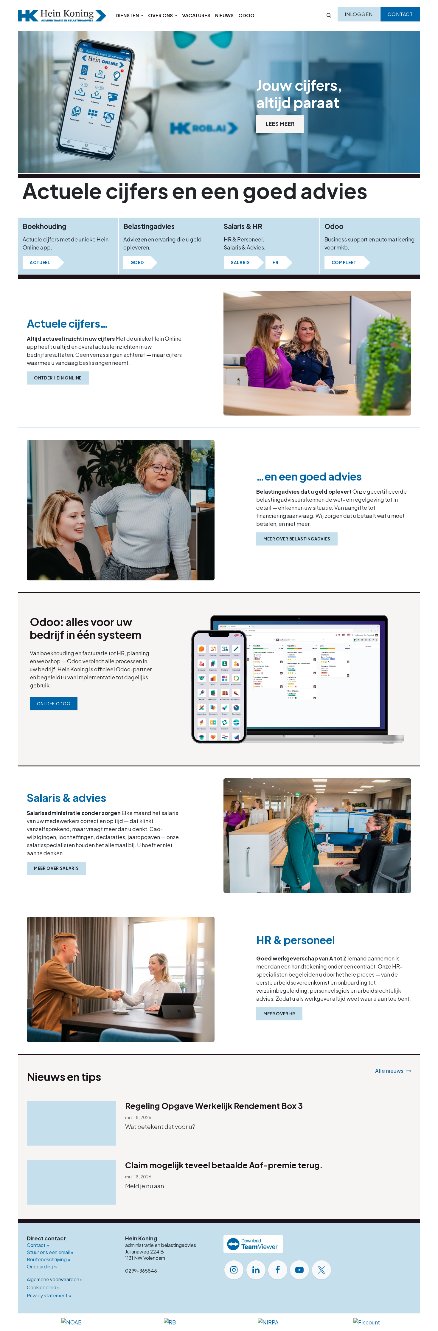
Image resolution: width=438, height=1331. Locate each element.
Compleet (344, 262)
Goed (137, 262)
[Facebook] (277, 1269)
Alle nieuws (389, 1070)
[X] (321, 1269)
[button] (329, 15)
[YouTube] (299, 1269)
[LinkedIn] (255, 1269)
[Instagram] (233, 1269)
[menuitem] (129, 15)
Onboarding (42, 1266)
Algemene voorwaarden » (55, 1279)
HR (276, 262)
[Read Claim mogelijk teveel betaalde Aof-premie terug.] (71, 1182)
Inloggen (358, 14)
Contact (400, 14)
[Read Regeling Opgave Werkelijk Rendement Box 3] (71, 1123)
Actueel (40, 262)
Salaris (240, 262)
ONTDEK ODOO (53, 703)
